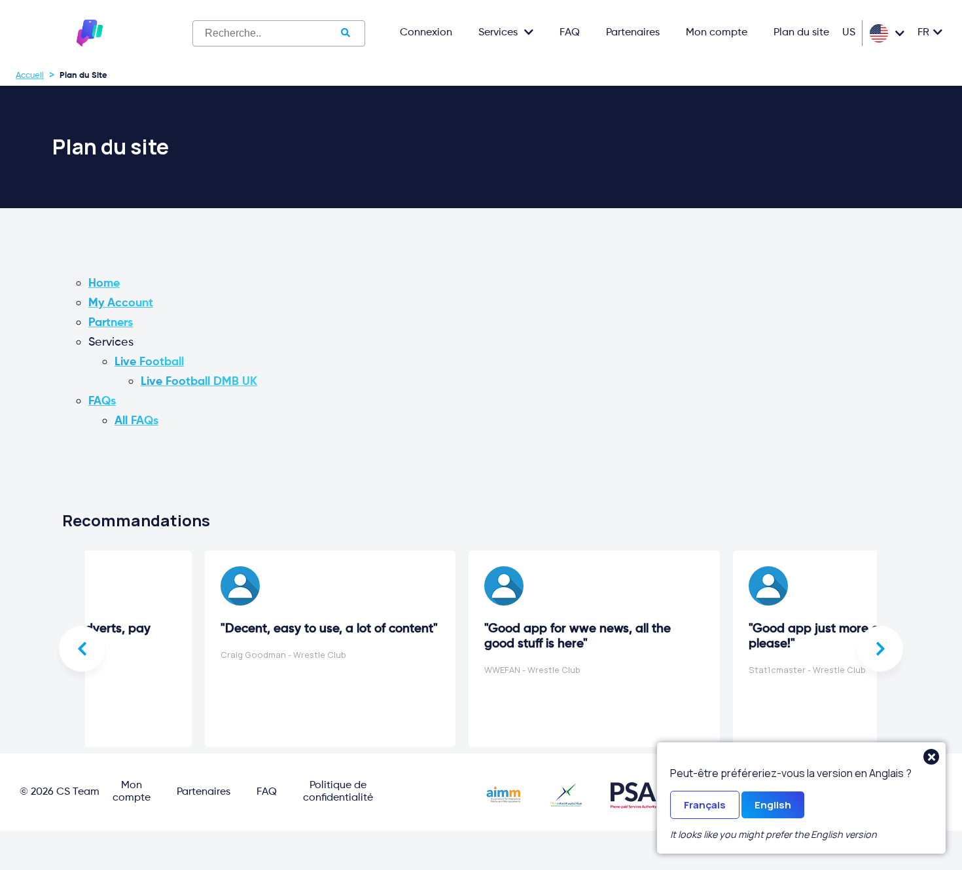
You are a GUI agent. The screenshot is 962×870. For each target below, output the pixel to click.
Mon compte (716, 32)
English (773, 805)
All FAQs (136, 421)
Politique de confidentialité (338, 791)
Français (705, 805)
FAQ (570, 32)
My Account (120, 303)
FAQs (102, 401)
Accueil (30, 75)
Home (104, 283)
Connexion (426, 32)
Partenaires (633, 32)
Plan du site (801, 32)
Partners (110, 323)
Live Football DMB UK (199, 382)
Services (498, 32)
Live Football (149, 362)
